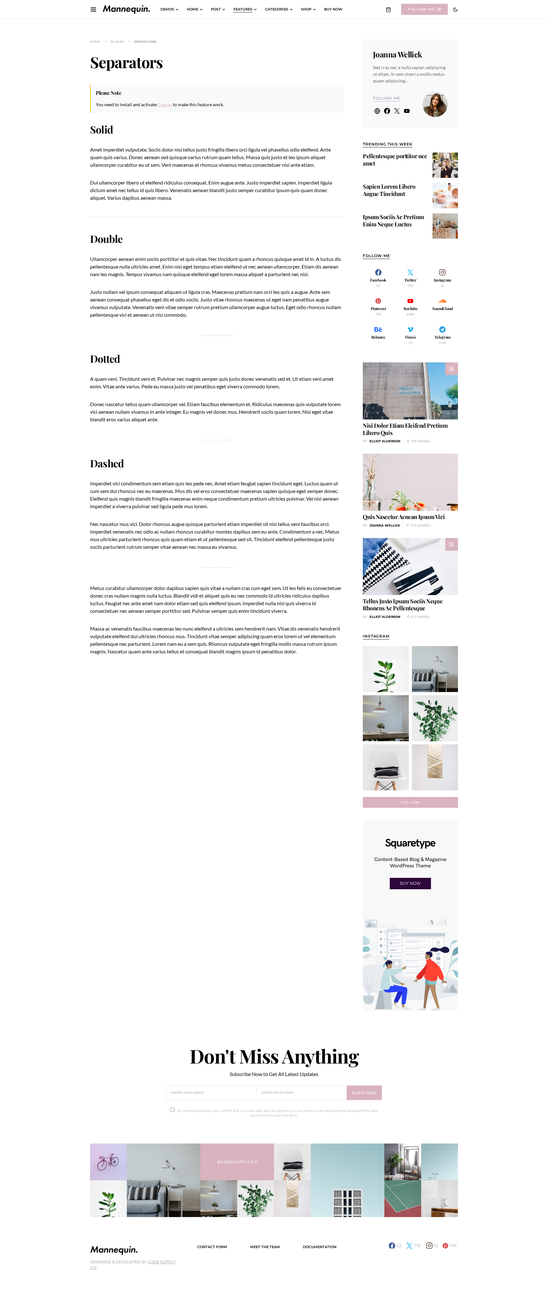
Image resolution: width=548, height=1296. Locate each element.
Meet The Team (265, 1247)
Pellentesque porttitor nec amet (395, 159)
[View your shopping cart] (388, 9)
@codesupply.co (237, 1162)
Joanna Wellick (397, 54)
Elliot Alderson (384, 441)
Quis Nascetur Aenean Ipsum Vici (404, 517)
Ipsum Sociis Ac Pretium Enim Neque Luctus (393, 220)
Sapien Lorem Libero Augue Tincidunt (389, 190)
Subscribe (364, 1093)
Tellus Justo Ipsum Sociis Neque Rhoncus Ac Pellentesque (402, 604)
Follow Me (421, 9)
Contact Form (212, 1247)
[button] (455, 9)
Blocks (117, 42)
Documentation (319, 1247)
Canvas (165, 104)
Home (95, 42)
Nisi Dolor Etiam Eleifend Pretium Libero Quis (405, 429)
